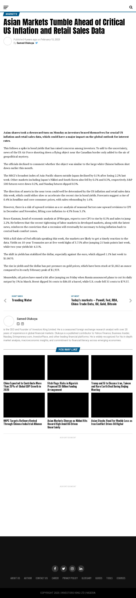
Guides (98, 578)
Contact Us (42, 578)
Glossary (86, 578)
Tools (109, 578)
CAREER (55, 578)
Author (28, 578)
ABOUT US (15, 578)
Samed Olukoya (25, 43)
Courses (121, 578)
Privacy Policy (70, 578)
